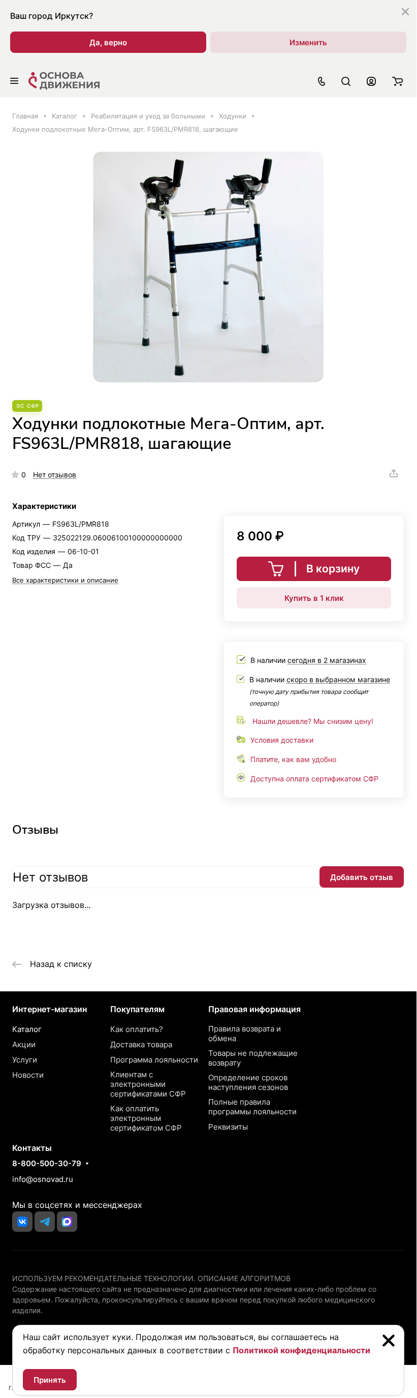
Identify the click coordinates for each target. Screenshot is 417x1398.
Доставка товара (141, 1044)
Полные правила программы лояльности (252, 1106)
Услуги (24, 1060)
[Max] (67, 1221)
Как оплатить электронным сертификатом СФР (146, 1118)
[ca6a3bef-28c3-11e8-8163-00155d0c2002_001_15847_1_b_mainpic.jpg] (208, 266)
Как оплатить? (136, 1029)
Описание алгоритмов (244, 1278)
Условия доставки (281, 740)
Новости (28, 1075)
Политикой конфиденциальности (301, 1350)
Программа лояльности (154, 1060)
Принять (50, 1380)
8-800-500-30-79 (46, 1163)
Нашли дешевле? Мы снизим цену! (312, 721)
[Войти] (371, 81)
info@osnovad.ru (42, 1179)
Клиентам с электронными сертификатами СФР (148, 1084)
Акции (24, 1044)
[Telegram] (45, 1221)
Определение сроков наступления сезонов (248, 1082)
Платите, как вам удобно (293, 759)
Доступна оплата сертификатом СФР (314, 778)
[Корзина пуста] (397, 81)
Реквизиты (228, 1127)
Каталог (27, 1029)
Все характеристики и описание (65, 580)
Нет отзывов (54, 474)
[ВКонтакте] (22, 1221)
